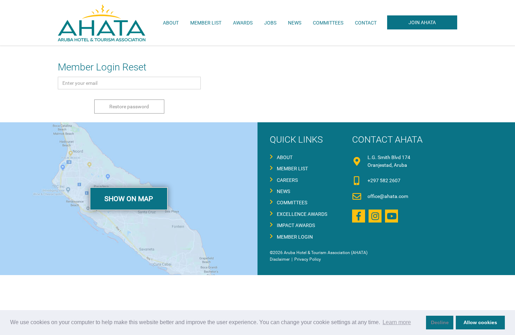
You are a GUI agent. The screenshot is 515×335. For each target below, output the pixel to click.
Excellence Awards (302, 214)
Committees (292, 202)
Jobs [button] (270, 23)
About (285, 157)
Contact (366, 23)
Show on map (128, 198)
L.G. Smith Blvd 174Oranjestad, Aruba (389, 161)
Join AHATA (422, 22)
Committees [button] (328, 23)
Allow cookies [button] (480, 322)
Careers (287, 180)
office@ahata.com (388, 196)
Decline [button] (440, 322)
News (294, 23)
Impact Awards (296, 225)
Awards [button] (243, 23)
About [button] (171, 23)
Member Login (295, 237)
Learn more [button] (397, 322)
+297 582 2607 (384, 180)
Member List (205, 23)
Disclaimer (280, 259)
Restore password (129, 106)
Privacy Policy (307, 259)
